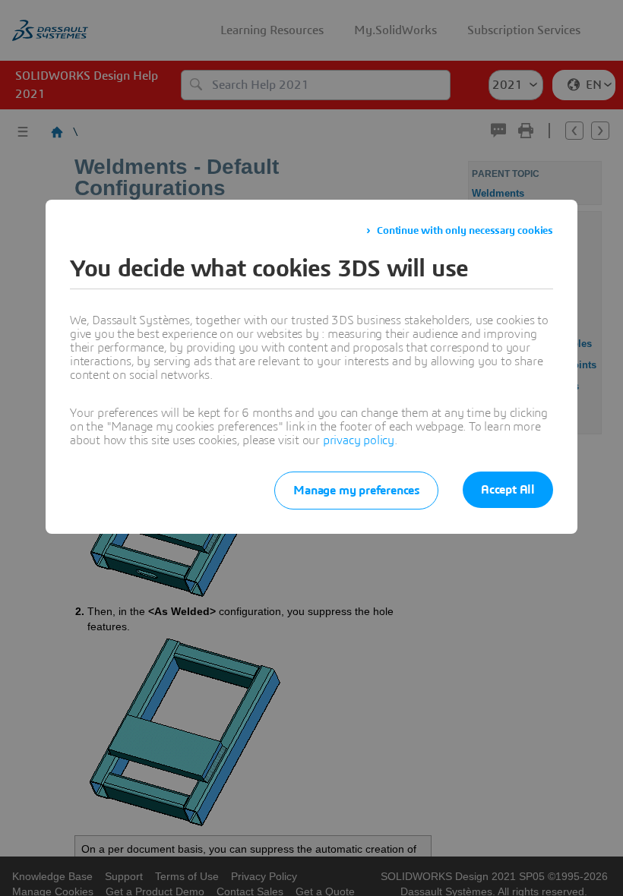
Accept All (508, 490)
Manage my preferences (356, 490)
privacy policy (358, 440)
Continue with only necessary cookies (465, 231)
